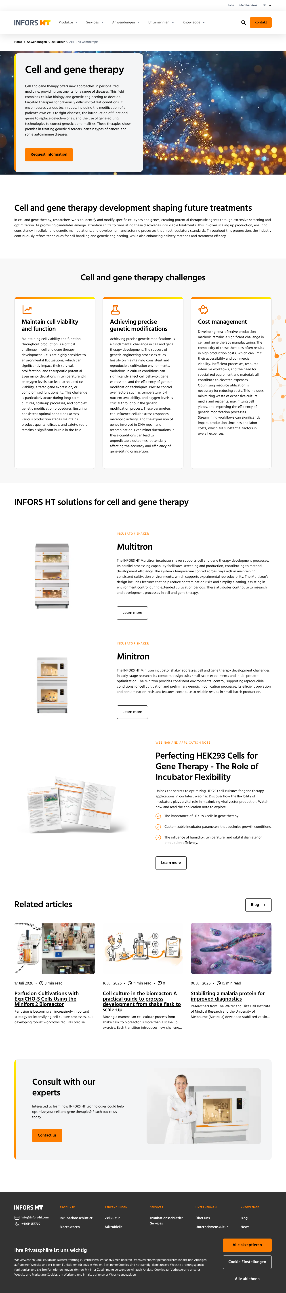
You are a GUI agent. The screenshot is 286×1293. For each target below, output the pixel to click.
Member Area (248, 6)
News (245, 1227)
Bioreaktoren (70, 1227)
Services (92, 22)
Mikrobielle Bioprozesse (114, 1229)
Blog (244, 1218)
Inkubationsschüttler (76, 1218)
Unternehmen (158, 22)
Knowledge (191, 22)
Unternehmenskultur (212, 1227)
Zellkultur (112, 1218)
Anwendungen (123, 22)
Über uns (203, 1218)
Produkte (66, 22)
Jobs (231, 6)
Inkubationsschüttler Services (166, 1220)
